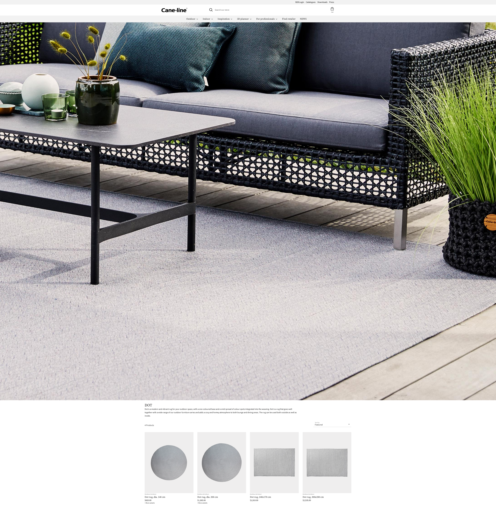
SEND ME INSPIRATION (271, 287)
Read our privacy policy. (271, 299)
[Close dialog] (290, 225)
